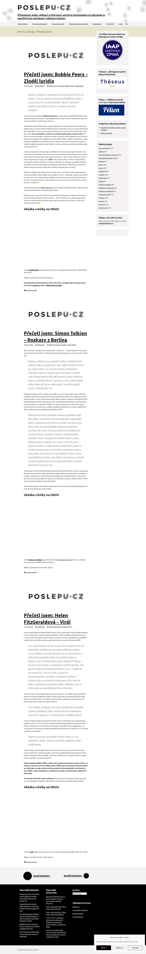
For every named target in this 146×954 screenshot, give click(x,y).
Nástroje (101, 161)
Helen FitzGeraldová (55, 627)
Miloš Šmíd (49, 897)
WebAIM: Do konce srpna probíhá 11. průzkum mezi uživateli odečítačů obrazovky (29, 926)
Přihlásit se (76, 907)
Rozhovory (102, 204)
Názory (101, 168)
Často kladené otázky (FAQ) (107, 158)
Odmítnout (119, 948)
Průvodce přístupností (39, 24)
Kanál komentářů (78, 914)
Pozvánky (102, 175)
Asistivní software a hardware (108, 155)
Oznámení (102, 171)
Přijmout (104, 948)
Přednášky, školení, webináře (78, 24)
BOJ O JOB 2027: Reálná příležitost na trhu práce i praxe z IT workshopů (29, 934)
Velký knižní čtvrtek (64, 560)
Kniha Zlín (61, 86)
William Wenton (69, 86)
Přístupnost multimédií (106, 191)
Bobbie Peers (53, 86)
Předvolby (135, 948)
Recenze (101, 201)
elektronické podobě (54, 285)
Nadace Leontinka (106, 133)
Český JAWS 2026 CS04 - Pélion (56, 912)
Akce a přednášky (104, 148)
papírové (36, 285)
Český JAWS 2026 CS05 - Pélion (56, 907)
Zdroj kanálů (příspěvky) (80, 910)
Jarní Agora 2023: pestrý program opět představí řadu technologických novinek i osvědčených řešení (56, 922)
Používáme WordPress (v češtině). (28, 950)
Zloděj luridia (79, 86)
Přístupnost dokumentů (106, 188)
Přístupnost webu (104, 195)
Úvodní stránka (22, 24)
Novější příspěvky (76, 875)
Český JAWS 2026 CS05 (53, 909)
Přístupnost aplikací (105, 185)
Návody (101, 165)
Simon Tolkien (71, 345)
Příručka (101, 181)
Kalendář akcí (97, 24)
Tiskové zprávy (103, 208)
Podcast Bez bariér (58, 24)
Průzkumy (102, 198)
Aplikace (101, 152)
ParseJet (49, 930)
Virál (70, 627)
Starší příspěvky (38, 875)
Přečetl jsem (41, 86)
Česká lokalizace (78, 917)
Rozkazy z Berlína (60, 345)
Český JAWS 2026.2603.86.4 (54, 914)
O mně (121, 24)
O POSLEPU (110, 24)
